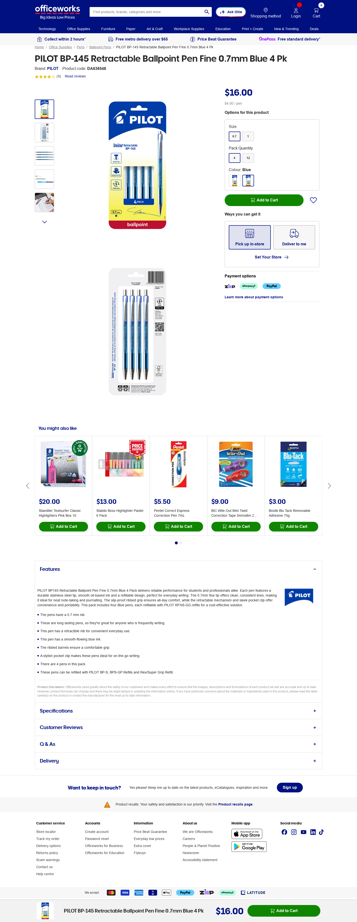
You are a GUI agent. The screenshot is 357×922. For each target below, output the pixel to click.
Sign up (290, 787)
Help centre (45, 874)
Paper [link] (131, 29)
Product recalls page (235, 804)
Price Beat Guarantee (150, 832)
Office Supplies (60, 47)
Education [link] (223, 29)
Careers (189, 839)
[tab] (178, 569)
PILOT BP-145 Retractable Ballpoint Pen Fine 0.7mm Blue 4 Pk (164, 47)
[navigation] (47, 28)
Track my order (48, 839)
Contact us (44, 867)
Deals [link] (314, 29)
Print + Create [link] (252, 29)
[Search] (206, 12)
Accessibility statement (200, 860)
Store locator (46, 832)
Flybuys (140, 853)
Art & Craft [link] (155, 29)
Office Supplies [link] (78, 29)
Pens (81, 47)
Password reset (97, 839)
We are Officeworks (198, 832)
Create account (97, 832)
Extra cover (142, 846)
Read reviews (75, 76)
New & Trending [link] (286, 29)
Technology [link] (47, 29)
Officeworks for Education (104, 853)
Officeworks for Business (104, 846)
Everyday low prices (149, 839)
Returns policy (47, 853)
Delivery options (48, 846)
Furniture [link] (108, 29)
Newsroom (191, 853)
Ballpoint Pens (100, 47)
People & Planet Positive (201, 846)
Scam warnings (48, 860)
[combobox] (151, 12)
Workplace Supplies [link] (189, 29)
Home (39, 47)
